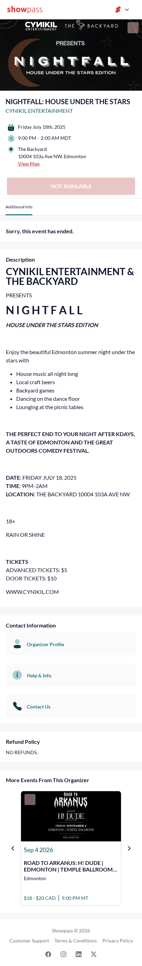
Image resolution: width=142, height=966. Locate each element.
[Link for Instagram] (63, 954)
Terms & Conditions (75, 941)
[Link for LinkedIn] (78, 954)
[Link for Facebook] (48, 954)
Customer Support (29, 941)
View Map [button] (29, 163)
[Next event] (129, 848)
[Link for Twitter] (93, 954)
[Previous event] (13, 848)
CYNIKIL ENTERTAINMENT (39, 110)
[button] (19, 209)
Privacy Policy (117, 941)
